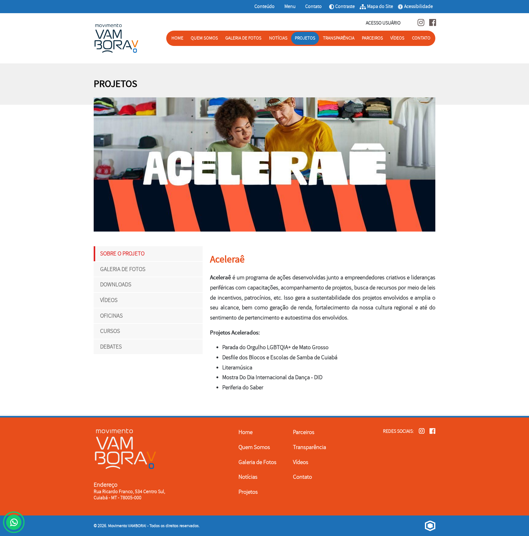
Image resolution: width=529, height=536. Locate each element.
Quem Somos (204, 38)
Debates (111, 346)
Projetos (305, 38)
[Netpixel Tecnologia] (430, 525)
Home (177, 38)
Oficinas (111, 315)
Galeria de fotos (122, 269)
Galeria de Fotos (243, 38)
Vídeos (397, 38)
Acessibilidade (418, 6)
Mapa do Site (380, 6)
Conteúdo (264, 6)
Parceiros (372, 38)
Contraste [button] (342, 8)
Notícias (278, 38)
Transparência (339, 38)
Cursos (110, 331)
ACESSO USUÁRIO (383, 23)
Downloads (115, 284)
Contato (313, 6)
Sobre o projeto (122, 253)
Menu (290, 6)
